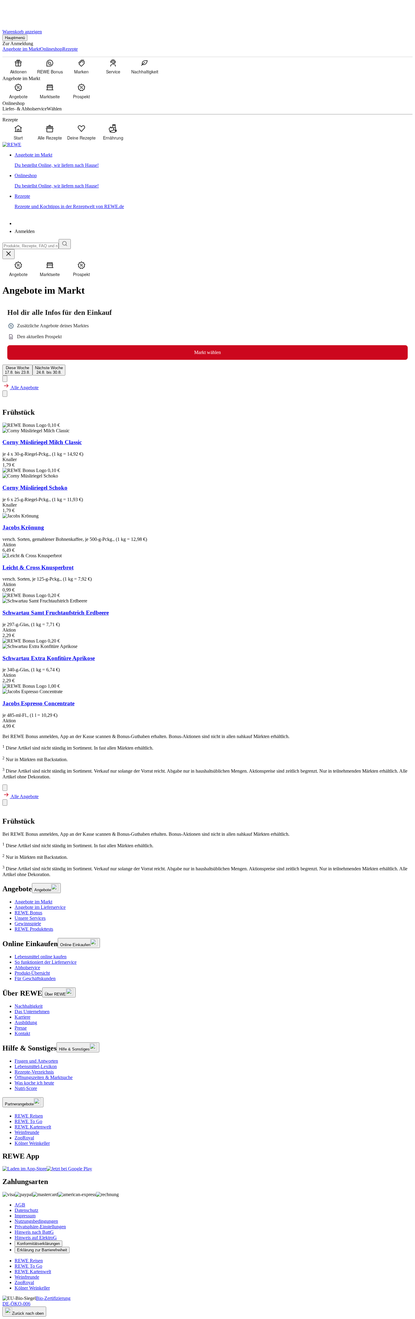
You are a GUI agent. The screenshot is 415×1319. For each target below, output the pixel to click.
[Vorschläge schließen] (8, 254)
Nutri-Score (26, 1088)
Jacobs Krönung (23, 527)
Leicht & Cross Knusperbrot (38, 567)
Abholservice (27, 967)
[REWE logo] (11, 144)
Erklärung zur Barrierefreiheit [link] (42, 1250)
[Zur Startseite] (23, 11)
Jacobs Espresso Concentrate (38, 703)
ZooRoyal (24, 1137)
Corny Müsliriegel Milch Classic (42, 442)
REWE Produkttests (34, 929)
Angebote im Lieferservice (40, 907)
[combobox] (30, 246)
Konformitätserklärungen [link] (38, 1243)
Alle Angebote (24, 387)
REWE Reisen (29, 1115)
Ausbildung (26, 1022)
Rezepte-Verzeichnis (34, 1071)
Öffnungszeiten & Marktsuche (44, 1077)
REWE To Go (28, 1121)
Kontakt (22, 1033)
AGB (20, 1204)
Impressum (25, 1215)
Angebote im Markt (33, 901)
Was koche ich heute (34, 1082)
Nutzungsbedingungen (36, 1221)
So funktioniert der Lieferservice (46, 962)
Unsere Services (30, 918)
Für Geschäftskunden (35, 978)
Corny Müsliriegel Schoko (34, 487)
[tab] (17, 370)
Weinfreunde (27, 1132)
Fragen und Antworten (36, 1061)
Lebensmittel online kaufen (41, 956)
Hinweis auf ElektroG (36, 1237)
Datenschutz (26, 1210)
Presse (21, 1028)
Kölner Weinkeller (32, 1143)
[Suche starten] (65, 244)
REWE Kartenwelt (33, 1126)
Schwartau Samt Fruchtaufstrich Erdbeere (55, 612)
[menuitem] (18, 66)
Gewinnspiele (28, 923)
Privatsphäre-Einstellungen (40, 1226)
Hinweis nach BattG (34, 1232)
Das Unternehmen (32, 1011)
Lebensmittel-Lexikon (36, 1066)
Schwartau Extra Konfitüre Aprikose (48, 658)
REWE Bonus (28, 912)
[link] (214, 160)
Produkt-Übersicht (32, 973)
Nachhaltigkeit (29, 1006)
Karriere (22, 1017)
